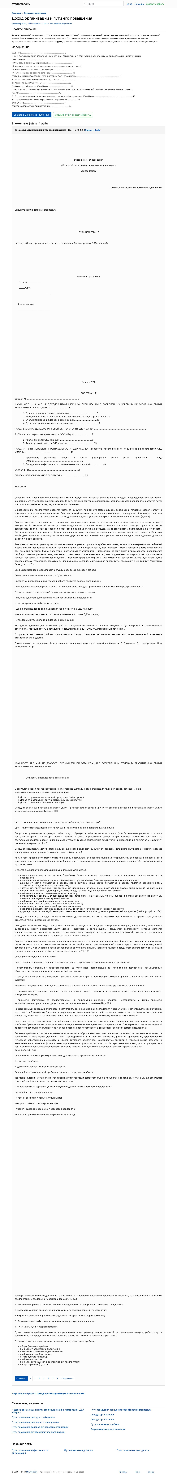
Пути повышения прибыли (105, 1424)
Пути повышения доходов (78, 1450)
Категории (16, 13)
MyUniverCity (31, 1472)
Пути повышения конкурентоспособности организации (121, 1409)
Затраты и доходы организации (108, 1429)
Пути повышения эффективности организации (30, 1451)
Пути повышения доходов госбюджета (33, 1417)
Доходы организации (102, 1414)
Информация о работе (48, 1393)
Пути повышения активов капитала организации (38, 1432)
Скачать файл (92, 130)
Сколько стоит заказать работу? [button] (73, 114)
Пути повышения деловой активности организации (40, 1427)
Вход (129, 4)
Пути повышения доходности (133, 1450)
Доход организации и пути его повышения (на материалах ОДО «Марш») (48, 1411)
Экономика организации (35, 13)
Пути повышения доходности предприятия (35, 1422)
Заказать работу (155, 4)
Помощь (139, 4)
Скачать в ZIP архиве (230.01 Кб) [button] (32, 114)
